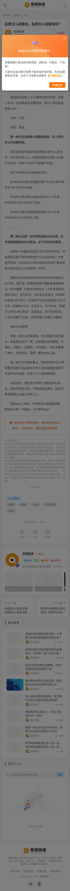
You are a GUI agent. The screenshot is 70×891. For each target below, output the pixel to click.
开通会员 (57, 85)
